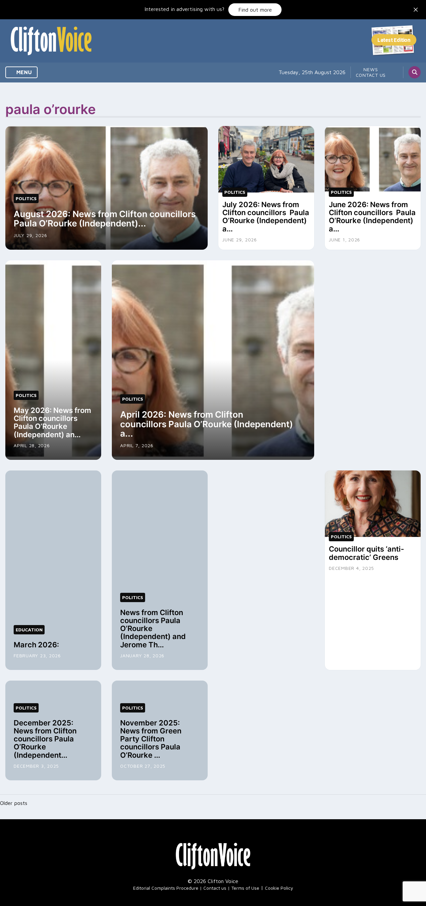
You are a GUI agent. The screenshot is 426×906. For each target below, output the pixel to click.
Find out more (255, 10)
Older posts (13, 803)
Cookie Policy (279, 888)
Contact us (371, 75)
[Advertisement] (373, 360)
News (370, 69)
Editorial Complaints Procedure (165, 888)
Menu (23, 72)
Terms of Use (245, 888)
